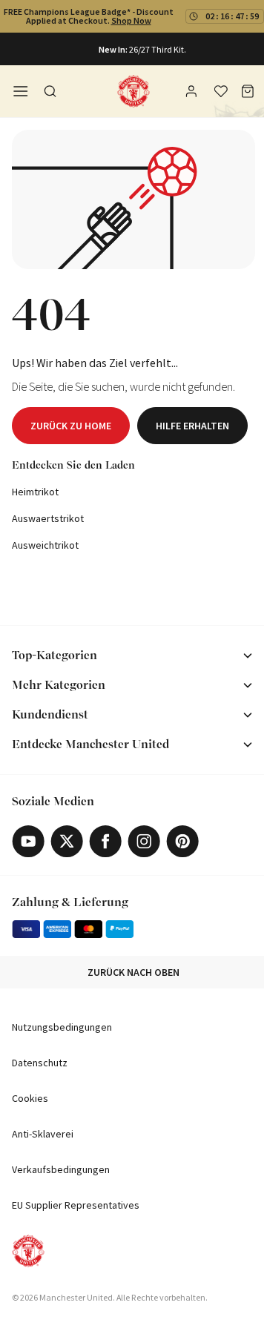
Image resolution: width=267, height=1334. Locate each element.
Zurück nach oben (133, 972)
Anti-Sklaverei (42, 1133)
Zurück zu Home (70, 425)
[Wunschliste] (221, 91)
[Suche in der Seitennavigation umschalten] (50, 91)
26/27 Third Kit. (157, 49)
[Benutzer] (193, 93)
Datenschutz (39, 1062)
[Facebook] (105, 841)
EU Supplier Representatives (75, 1205)
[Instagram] (144, 841)
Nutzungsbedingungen (62, 1027)
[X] (66, 841)
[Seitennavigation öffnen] (21, 91)
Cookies (30, 1098)
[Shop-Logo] (133, 91)
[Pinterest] (182, 841)
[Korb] (247, 91)
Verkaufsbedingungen (61, 1169)
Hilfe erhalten (192, 425)
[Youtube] (28, 841)
